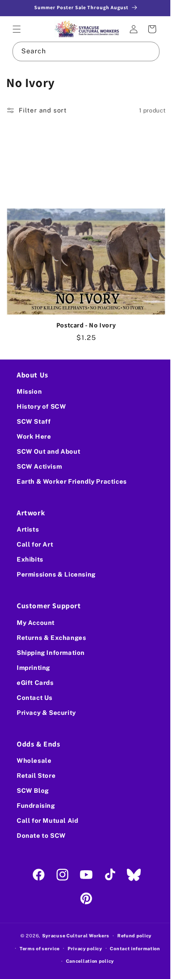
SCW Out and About (48, 451)
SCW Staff (34, 421)
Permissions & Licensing (56, 574)
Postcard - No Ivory (82, 316)
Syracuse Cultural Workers (72, 935)
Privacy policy (81, 948)
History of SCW (41, 406)
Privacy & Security (46, 712)
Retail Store (36, 775)
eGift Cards (35, 682)
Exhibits (30, 559)
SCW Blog (33, 790)
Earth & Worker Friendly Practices (72, 481)
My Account (36, 622)
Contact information (132, 948)
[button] (17, 29)
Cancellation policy (87, 961)
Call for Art (35, 544)
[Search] (143, 50)
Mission (29, 391)
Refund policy (131, 935)
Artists (28, 529)
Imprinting (33, 667)
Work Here (34, 436)
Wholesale (34, 760)
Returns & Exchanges (51, 637)
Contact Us (35, 697)
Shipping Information (51, 652)
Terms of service (36, 948)
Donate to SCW (41, 835)
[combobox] (83, 50)
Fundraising (36, 805)
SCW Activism (39, 466)
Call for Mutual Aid (47, 820)
